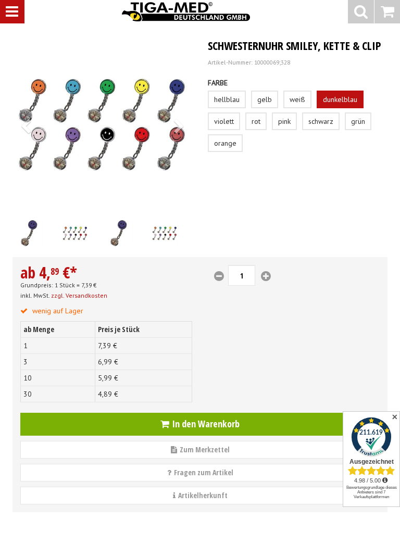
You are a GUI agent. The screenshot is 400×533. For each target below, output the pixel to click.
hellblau (227, 99)
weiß (297, 99)
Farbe (218, 82)
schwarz (320, 121)
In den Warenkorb (206, 423)
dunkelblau (340, 99)
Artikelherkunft (203, 495)
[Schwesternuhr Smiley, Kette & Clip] (102, 123)
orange (225, 143)
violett (224, 121)
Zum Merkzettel (205, 449)
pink (284, 121)
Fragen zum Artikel (203, 472)
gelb (264, 99)
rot (256, 121)
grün (358, 121)
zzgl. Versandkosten (79, 295)
